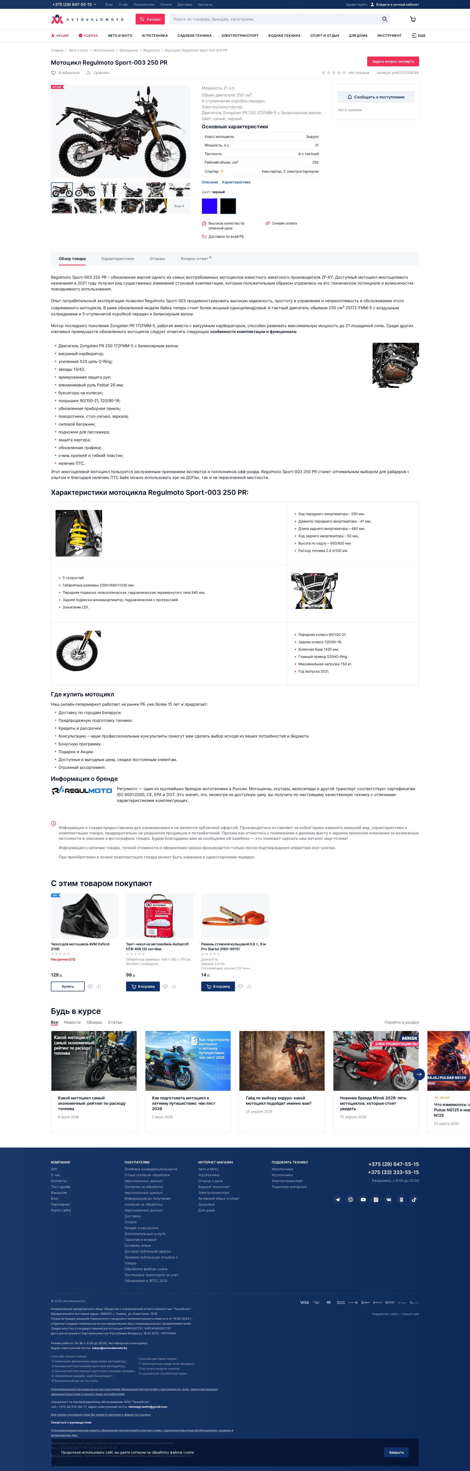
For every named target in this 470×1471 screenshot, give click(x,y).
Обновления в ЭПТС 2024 (146, 1281)
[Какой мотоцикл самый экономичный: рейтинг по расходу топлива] (94, 1081)
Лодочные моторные (289, 1187)
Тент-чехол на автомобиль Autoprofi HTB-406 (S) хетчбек (157, 946)
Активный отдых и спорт (218, 1198)
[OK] (401, 1200)
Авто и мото (120, 35)
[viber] (350, 1200)
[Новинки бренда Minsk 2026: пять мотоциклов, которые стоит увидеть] (376, 1081)
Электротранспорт (240, 35)
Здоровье (206, 1204)
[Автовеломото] (87, 19)
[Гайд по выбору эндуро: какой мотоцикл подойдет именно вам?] (282, 1081)
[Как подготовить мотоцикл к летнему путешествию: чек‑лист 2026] (188, 1081)
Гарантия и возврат (141, 1239)
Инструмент (389, 35)
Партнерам (60, 1204)
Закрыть (396, 1452)
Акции (62, 35)
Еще (422, 35)
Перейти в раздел (402, 1022)
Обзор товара (72, 258)
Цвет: (213, 192)
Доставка (133, 1216)
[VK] (389, 1200)
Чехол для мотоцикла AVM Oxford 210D (80, 946)
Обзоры (94, 1022)
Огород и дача (210, 1181)
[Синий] (209, 206)
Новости (72, 1022)
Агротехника (155, 35)
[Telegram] (338, 1200)
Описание (210, 182)
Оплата (131, 1222)
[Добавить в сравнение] (100, 986)
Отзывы (157, 258)
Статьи (115, 1022)
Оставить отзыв (138, 1245)
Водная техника (284, 35)
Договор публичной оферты (148, 1251)
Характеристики (236, 182)
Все (54, 1022)
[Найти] (384, 19)
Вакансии (59, 1192)
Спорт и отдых (325, 35)
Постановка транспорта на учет (151, 1275)
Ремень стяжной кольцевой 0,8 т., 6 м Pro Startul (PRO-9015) (233, 946)
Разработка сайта (385, 1314)
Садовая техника (194, 35)
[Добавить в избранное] (92, 986)
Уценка (91, 35)
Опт (54, 1169)
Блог (55, 1198)
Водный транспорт (214, 1187)
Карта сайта (61, 1210)
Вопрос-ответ (194, 258)
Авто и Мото (208, 1169)
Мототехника (282, 1169)
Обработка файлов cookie (146, 1269)
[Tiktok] (414, 1200)
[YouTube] (363, 1200)
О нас (55, 1175)
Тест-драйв (60, 1187)
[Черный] (228, 206)
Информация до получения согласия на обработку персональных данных (147, 1204)
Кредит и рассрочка (142, 1228)
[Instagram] (376, 1200)
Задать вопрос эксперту (393, 61)
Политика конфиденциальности (151, 1169)
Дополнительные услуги (145, 1234)
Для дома (358, 35)
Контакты (59, 1181)
